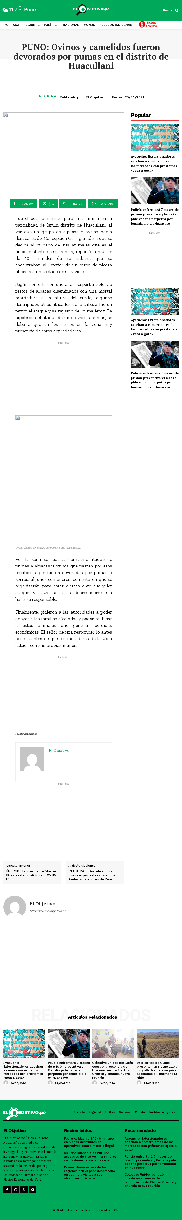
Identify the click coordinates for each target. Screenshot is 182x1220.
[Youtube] (32, 1189)
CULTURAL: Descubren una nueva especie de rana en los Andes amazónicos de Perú (91, 875)
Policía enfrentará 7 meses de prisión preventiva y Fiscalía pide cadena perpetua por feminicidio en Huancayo (155, 216)
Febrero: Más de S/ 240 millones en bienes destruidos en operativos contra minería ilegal (89, 1142)
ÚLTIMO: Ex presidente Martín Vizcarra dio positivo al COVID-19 (31, 875)
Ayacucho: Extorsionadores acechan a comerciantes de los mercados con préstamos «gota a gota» (154, 163)
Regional (49, 96)
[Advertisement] (63, 378)
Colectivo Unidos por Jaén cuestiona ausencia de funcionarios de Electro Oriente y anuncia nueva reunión (112, 1070)
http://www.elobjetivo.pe (48, 911)
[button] (171, 10)
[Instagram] (15, 1189)
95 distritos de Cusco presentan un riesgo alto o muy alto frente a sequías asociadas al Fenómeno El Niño (157, 1070)
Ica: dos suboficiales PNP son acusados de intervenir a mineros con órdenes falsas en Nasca (90, 1156)
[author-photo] (6, 1083)
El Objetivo (95, 97)
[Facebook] (7, 1189)
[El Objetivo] (14, 907)
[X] (24, 1189)
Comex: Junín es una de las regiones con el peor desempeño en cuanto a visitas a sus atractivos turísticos (89, 1172)
